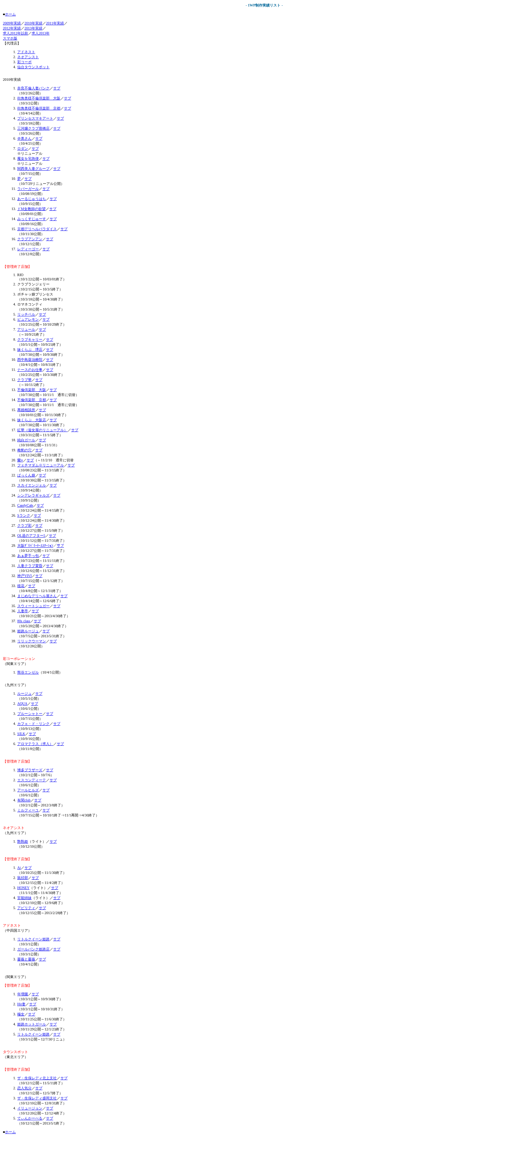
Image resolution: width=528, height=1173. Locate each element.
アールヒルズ (28, 790)
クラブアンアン (29, 239)
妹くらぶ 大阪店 (31, 420)
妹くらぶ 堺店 (29, 350)
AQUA (22, 704)
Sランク (23, 515)
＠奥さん (24, 138)
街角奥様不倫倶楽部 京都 (38, 108)
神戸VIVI (24, 576)
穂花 (20, 586)
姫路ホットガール (31, 1024)
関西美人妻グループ (33, 169)
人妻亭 (22, 611)
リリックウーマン (31, 641)
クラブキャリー (29, 339)
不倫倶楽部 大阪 (31, 390)
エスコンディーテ (31, 780)
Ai (19, 868)
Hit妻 (21, 1004)
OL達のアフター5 (31, 535)
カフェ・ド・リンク (33, 724)
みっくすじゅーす (31, 219)
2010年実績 (33, 23)
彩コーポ (24, 62)
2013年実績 (33, 28)
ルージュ (24, 693)
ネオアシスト (28, 57)
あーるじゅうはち (31, 199)
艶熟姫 (22, 841)
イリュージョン (29, 1108)
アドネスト (26, 52)
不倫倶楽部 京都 (31, 400)
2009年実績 (12, 23)
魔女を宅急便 (28, 158)
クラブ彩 (24, 525)
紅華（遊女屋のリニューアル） (42, 430)
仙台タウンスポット (33, 67)
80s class (23, 621)
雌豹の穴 (24, 450)
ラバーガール (28, 189)
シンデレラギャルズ (33, 495)
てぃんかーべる (29, 1118)
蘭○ (20, 460)
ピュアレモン (28, 319)
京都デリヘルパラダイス (37, 229)
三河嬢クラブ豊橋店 (33, 128)
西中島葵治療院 (29, 360)
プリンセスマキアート (35, 118)
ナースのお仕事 (29, 370)
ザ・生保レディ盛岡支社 (37, 1098)
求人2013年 (41, 33)
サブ (56, 88)
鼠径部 (22, 878)
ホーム (10, 14)
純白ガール (26, 440)
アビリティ (26, 908)
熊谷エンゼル (28, 672)
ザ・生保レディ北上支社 (37, 1078)
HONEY (23, 888)
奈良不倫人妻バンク (33, 88)
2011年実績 (55, 23)
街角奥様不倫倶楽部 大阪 (38, 98)
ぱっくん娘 (26, 475)
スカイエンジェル (31, 485)
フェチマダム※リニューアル (40, 465)
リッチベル (26, 314)
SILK (21, 734)
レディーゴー (28, 249)
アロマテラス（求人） (35, 744)
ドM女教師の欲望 (31, 209)
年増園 (22, 994)
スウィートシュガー (33, 606)
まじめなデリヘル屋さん (37, 596)
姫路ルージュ (28, 631)
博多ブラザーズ (29, 770)
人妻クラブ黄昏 (29, 566)
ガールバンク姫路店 (33, 949)
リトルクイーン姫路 (33, 939)
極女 (20, 1014)
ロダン (22, 148)
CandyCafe (25, 505)
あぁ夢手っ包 (28, 556)
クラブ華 (24, 380)
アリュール (26, 329)
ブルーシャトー (29, 714)
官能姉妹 (24, 898)
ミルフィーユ (28, 810)
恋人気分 (24, 1088)
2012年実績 (12, 28)
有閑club (24, 800)
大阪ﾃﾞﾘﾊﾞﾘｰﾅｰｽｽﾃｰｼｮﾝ (35, 546)
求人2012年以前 (15, 33)
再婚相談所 (26, 410)
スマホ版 (10, 38)
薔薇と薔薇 (26, 959)
